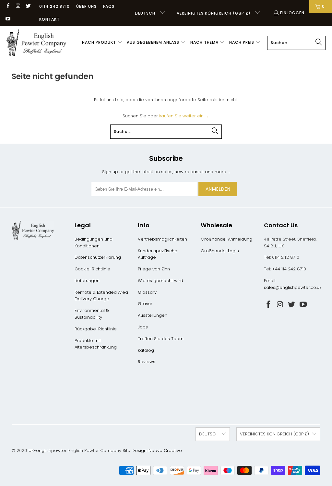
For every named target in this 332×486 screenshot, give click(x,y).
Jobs (143, 327)
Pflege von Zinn (154, 269)
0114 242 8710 (54, 6)
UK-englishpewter (47, 450)
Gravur (145, 304)
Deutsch (146, 13)
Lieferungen (87, 281)
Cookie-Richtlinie (92, 269)
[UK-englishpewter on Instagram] (17, 6)
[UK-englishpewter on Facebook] (7, 6)
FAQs (108, 6)
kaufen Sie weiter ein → (184, 116)
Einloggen (292, 13)
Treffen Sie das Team (161, 339)
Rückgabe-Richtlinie (96, 329)
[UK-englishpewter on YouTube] (7, 19)
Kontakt (49, 19)
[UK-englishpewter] (36, 42)
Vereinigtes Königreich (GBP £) (214, 13)
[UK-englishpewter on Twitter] (28, 6)
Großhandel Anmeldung (226, 239)
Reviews (146, 362)
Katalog (146, 350)
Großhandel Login (220, 251)
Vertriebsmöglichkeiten (162, 239)
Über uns (86, 6)
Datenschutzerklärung (98, 257)
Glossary (147, 292)
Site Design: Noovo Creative (152, 450)
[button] (102, 42)
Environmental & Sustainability (92, 313)
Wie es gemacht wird (160, 281)
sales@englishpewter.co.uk (292, 287)
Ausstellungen (152, 315)
